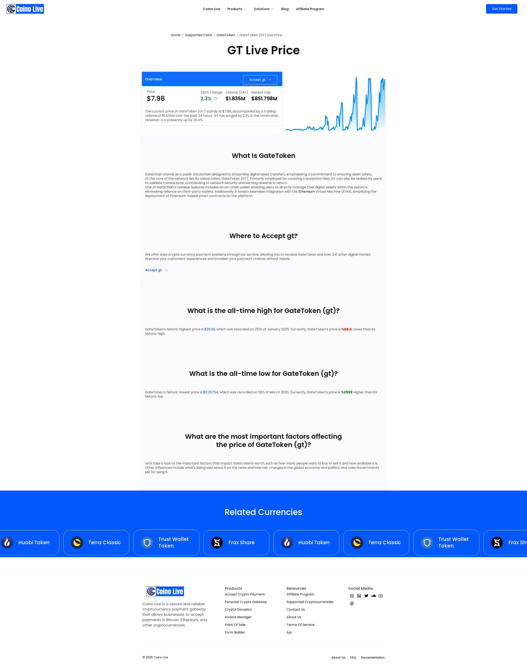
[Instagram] (351, 596)
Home (176, 35)
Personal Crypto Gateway (246, 602)
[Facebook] (351, 604)
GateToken (226, 35)
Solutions (262, 9)
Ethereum (306, 191)
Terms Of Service (301, 624)
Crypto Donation (238, 609)
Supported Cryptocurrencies (310, 602)
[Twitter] (366, 596)
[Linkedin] (359, 596)
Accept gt (257, 79)
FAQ (353, 657)
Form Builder (235, 632)
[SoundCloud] (373, 596)
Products (235, 9)
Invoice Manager (238, 617)
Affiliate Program (310, 9)
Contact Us (296, 609)
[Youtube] (380, 596)
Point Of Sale (235, 624)
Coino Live (211, 9)
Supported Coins (198, 35)
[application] (335, 102)
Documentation (373, 657)
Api (289, 632)
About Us (294, 617)
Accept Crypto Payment (245, 594)
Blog (285, 9)
